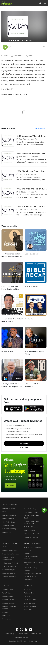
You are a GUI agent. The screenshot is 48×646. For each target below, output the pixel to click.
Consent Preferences (22, 637)
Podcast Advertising (9, 550)
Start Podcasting (30, 509)
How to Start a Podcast (32, 547)
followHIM (29, 319)
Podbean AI (6, 532)
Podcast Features (8, 508)
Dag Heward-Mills (32, 254)
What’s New (6, 593)
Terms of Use (36, 633)
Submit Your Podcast (10, 563)
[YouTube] (30, 629)
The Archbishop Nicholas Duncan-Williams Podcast (11, 255)
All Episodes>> (41, 129)
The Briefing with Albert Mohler (34, 352)
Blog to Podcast (30, 530)
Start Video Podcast (31, 512)
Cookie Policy (22, 633)
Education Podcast (31, 537)
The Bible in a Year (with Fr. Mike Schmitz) (12, 320)
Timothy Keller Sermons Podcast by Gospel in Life (11, 385)
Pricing (4, 512)
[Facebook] (17, 629)
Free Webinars (7, 596)
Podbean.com (32, 641)
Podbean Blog (29, 593)
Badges (5, 612)
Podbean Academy (9, 603)
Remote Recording (9, 529)
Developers (6, 619)
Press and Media (30, 600)
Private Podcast (8, 519)
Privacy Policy (9, 633)
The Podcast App (8, 522)
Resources (6, 615)
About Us (27, 589)
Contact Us (28, 610)
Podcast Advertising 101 (32, 573)
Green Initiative (29, 603)
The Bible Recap (31, 286)
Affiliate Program (30, 606)
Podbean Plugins (8, 570)
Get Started (24, 443)
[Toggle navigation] (45, 3)
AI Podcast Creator (31, 527)
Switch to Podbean (9, 566)
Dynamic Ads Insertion (10, 554)
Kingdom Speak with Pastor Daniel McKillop (10, 287)
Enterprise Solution (9, 515)
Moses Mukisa (7, 351)
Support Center (8, 589)
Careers (27, 596)
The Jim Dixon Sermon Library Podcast (21, 40)
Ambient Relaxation (9, 577)
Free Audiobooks (8, 573)
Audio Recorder (8, 525)
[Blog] (26, 629)
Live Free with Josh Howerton (33, 385)
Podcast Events (8, 600)
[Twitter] (21, 629)
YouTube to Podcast (31, 534)
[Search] (39, 3)
